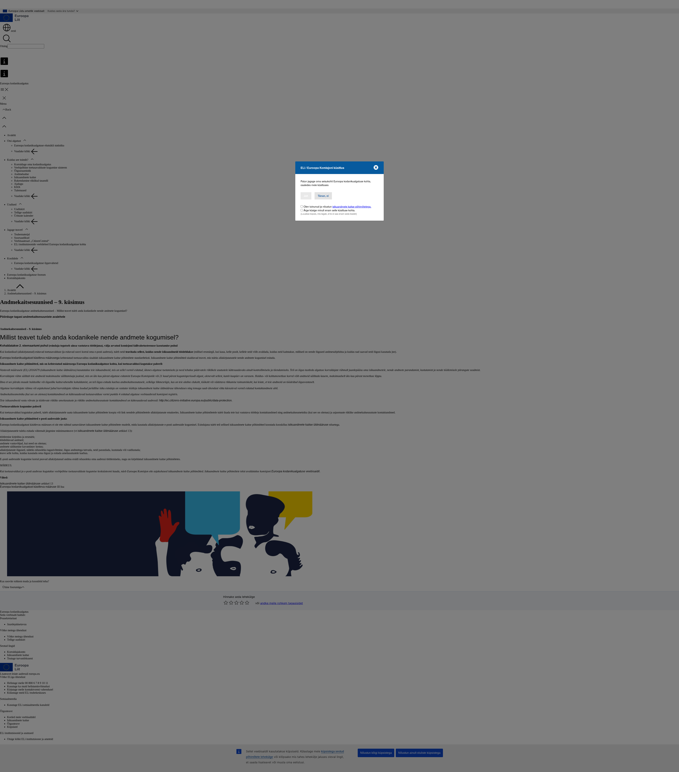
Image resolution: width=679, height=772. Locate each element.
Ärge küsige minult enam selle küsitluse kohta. (329, 210)
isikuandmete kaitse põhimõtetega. (351, 206)
